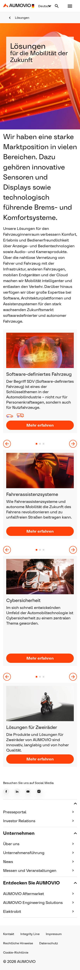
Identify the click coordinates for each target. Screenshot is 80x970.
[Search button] (57, 6)
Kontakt (8, 934)
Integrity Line (30, 934)
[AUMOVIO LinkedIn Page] (17, 791)
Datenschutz (48, 943)
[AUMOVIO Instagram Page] (39, 791)
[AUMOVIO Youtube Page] (28, 791)
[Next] (73, 444)
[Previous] (7, 444)
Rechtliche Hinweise (18, 943)
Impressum (54, 934)
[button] (69, 6)
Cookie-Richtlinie (15, 952)
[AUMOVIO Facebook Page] (6, 791)
